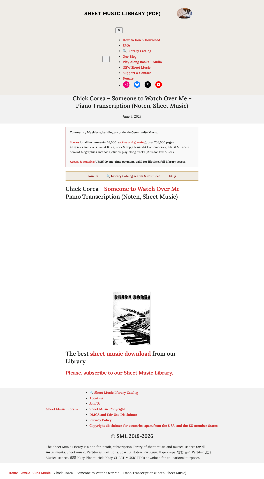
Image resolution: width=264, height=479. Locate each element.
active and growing (132, 142)
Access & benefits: (82, 161)
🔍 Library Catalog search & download (133, 176)
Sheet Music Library (62, 409)
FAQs (172, 176)
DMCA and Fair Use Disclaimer (113, 415)
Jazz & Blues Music (35, 473)
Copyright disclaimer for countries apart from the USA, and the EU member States (153, 426)
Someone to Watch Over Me (142, 188)
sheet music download (120, 353)
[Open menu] (106, 59)
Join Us (93, 176)
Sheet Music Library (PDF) (122, 13)
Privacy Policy (100, 420)
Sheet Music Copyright (107, 409)
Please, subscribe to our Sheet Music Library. (119, 372)
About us (96, 398)
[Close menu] (119, 30)
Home (13, 473)
